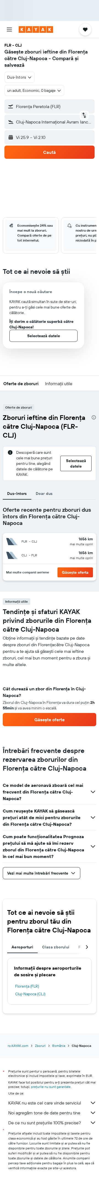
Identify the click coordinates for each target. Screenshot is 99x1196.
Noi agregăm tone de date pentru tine (44, 1112)
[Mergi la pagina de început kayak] (36, 29)
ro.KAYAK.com (18, 1046)
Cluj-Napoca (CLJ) (30, 993)
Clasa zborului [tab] (55, 947)
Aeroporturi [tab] (22, 947)
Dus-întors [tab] (17, 493)
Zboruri (40, 1046)
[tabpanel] (49, 697)
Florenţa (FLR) (27, 986)
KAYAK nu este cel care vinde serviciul (44, 1103)
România (58, 1046)
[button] (9, 29)
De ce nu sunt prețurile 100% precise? (44, 1122)
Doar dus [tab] (44, 493)
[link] (49, 719)
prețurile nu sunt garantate (51, 1087)
